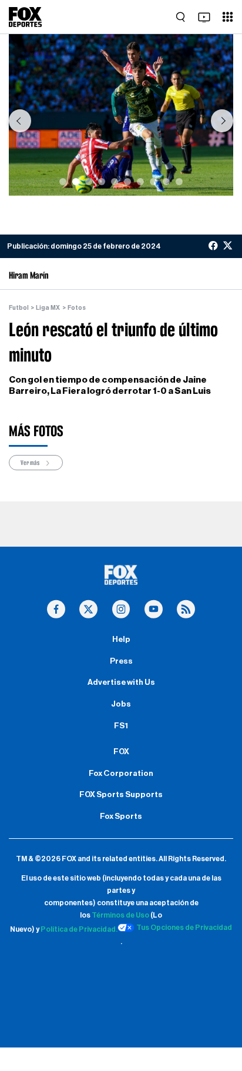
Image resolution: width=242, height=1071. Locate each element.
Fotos (77, 307)
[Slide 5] (114, 181)
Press (121, 661)
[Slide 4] (101, 181)
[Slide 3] (88, 181)
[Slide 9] (166, 181)
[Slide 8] (153, 181)
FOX (121, 752)
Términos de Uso (120, 915)
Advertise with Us (121, 682)
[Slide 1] (62, 181)
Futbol (19, 307)
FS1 (121, 726)
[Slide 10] (179, 181)
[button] (20, 121)
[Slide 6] (127, 181)
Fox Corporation (121, 773)
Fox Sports (121, 816)
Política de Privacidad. (79, 929)
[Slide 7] (140, 181)
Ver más (31, 462)
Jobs (121, 704)
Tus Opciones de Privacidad (184, 927)
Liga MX (48, 307)
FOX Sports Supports (121, 795)
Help (121, 639)
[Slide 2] (75, 181)
